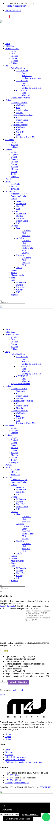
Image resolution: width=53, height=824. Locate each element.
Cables (14, 198)
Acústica (20, 238)
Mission (14, 169)
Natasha (19, 112)
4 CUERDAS (22, 70)
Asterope (20, 201)
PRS (18, 134)
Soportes (14, 294)
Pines (13, 277)
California (20, 105)
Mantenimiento (17, 275)
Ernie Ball (20, 206)
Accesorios (10, 191)
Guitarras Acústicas (19, 102)
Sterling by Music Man (31, 78)
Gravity (19, 290)
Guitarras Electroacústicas (22, 115)
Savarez (25, 253)
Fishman (14, 56)
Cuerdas (14, 226)
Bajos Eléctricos (18, 68)
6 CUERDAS (22, 90)
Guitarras (9, 100)
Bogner (14, 51)
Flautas (14, 272)
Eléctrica (20, 255)
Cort (13, 53)
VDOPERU (45, 787)
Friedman (15, 159)
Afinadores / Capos (19, 194)
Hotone (14, 58)
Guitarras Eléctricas (19, 125)
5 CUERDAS (22, 80)
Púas (13, 280)
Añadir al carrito (18, 682)
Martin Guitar (22, 110)
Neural (14, 171)
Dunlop (14, 157)
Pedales (8, 149)
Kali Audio (15, 184)
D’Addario (21, 203)
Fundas (14, 270)
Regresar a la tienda (30, 814)
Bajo (18, 228)
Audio (8, 181)
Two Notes (15, 189)
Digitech (14, 154)
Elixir (24, 233)
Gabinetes (9, 139)
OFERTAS (10, 46)
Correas (14, 211)
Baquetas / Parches (19, 196)
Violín (19, 267)
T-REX (14, 174)
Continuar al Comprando (18, 818)
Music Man (27, 75)
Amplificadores (12, 48)
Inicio (7, 43)
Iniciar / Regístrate (13, 10)
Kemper (14, 61)
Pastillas (8, 179)
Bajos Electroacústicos (20, 98)
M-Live (14, 186)
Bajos (7, 66)
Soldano (14, 63)
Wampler (15, 176)
